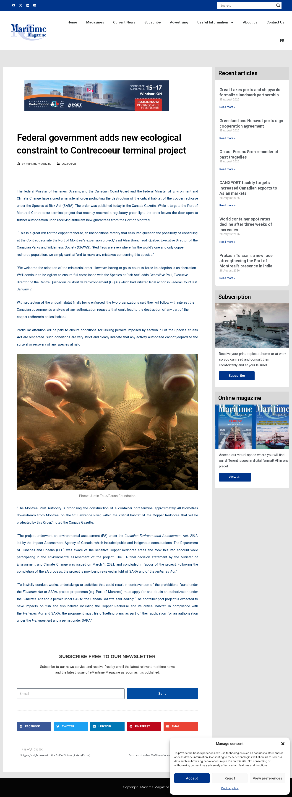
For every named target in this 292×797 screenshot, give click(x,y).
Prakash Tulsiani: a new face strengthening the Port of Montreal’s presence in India (246, 261)
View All (235, 477)
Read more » (227, 107)
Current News (124, 22)
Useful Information (212, 22)
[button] (283, 743)
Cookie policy (230, 788)
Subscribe (152, 22)
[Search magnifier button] (278, 5)
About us (250, 22)
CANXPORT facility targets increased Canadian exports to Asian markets (248, 188)
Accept (192, 778)
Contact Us (275, 22)
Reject (229, 778)
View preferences (267, 778)
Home (72, 22)
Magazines (95, 22)
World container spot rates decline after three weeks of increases (245, 224)
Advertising (179, 22)
